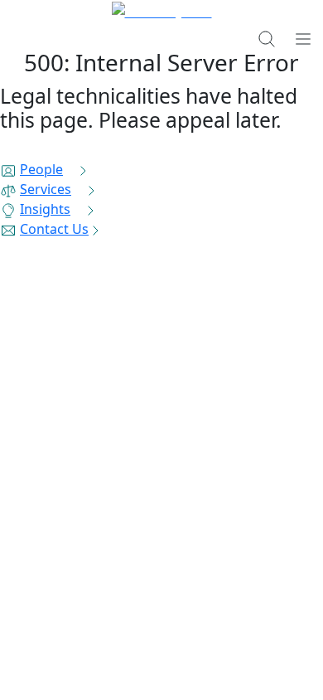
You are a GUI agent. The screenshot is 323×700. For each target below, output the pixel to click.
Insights (45, 209)
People (41, 169)
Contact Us (54, 229)
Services (45, 189)
